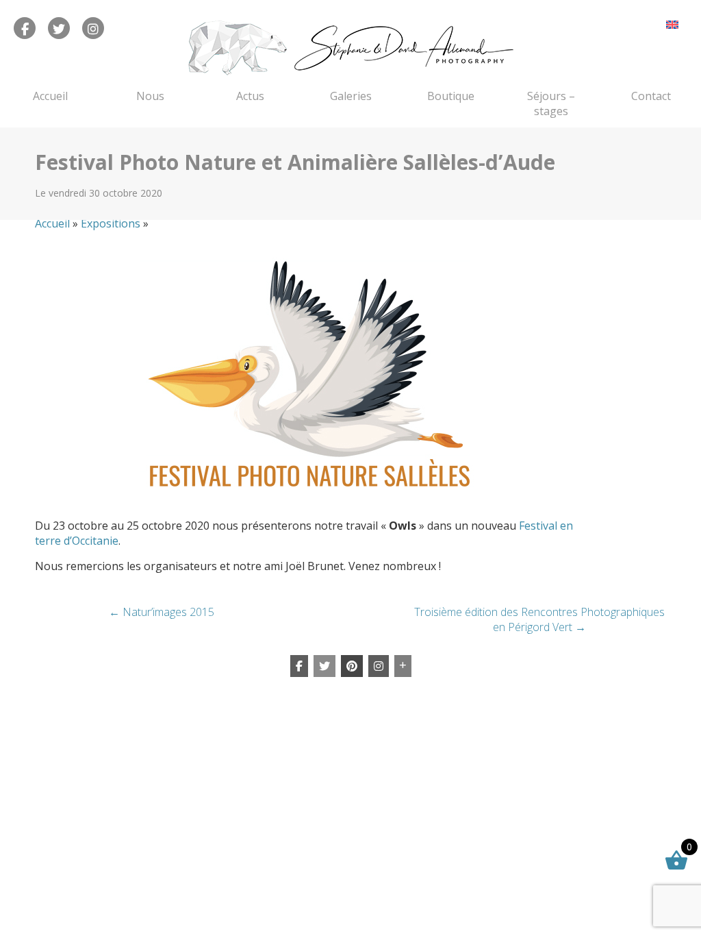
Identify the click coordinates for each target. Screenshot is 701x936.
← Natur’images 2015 (161, 611)
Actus (250, 95)
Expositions (110, 223)
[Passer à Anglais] (672, 24)
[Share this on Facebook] (299, 666)
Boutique (450, 95)
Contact (651, 95)
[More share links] (402, 666)
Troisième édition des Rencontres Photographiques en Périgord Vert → (539, 619)
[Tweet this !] (324, 666)
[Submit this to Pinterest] (352, 666)
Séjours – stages (551, 103)
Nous (150, 95)
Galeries (351, 95)
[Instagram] (378, 666)
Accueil (50, 95)
